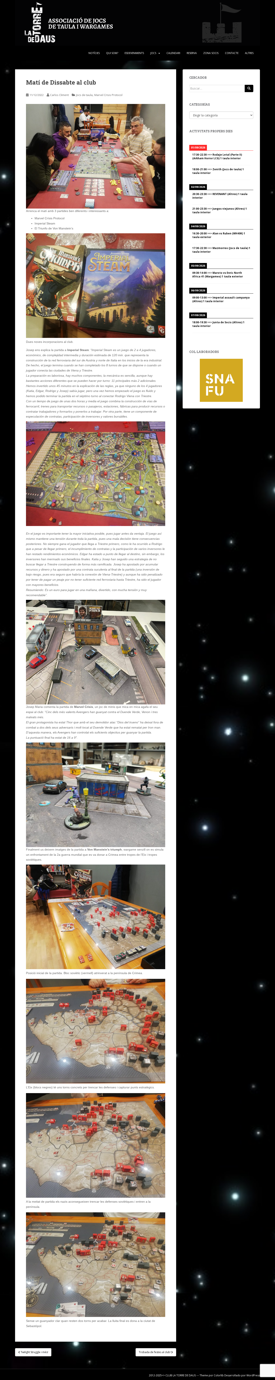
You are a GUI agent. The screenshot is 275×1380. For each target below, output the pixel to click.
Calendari (173, 53)
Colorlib (219, 1375)
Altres (249, 53)
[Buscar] (249, 88)
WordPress (253, 1375)
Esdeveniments (134, 53)
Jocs (153, 53)
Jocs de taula (84, 95)
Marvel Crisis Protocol (108, 95)
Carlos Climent (59, 95)
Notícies (94, 53)
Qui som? (112, 53)
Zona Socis (210, 53)
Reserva (192, 53)
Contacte (231, 53)
